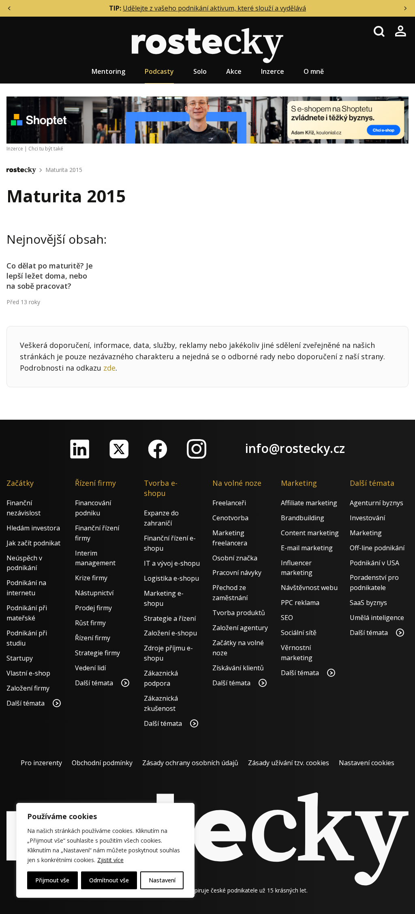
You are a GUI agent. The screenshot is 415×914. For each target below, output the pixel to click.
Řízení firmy (92, 637)
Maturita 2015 (63, 170)
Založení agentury (240, 627)
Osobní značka (234, 558)
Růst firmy (90, 622)
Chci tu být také (45, 148)
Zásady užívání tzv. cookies (288, 762)
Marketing (366, 532)
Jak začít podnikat (33, 543)
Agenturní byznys (376, 502)
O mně (314, 71)
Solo (200, 71)
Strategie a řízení (170, 618)
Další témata (26, 703)
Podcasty (159, 71)
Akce (234, 71)
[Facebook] (157, 449)
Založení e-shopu (170, 633)
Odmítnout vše (109, 880)
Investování (367, 517)
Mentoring (108, 71)
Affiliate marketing (309, 502)
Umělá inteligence (377, 617)
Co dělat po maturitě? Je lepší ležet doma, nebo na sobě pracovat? (49, 276)
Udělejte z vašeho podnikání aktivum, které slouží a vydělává (214, 8)
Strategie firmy (97, 652)
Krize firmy (91, 577)
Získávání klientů (238, 667)
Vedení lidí (90, 667)
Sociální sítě (299, 632)
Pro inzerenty (41, 762)
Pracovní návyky (236, 572)
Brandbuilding (302, 517)
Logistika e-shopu (171, 578)
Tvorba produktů (238, 612)
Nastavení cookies (366, 762)
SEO (287, 617)
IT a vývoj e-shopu (172, 563)
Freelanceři (229, 502)
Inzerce (272, 71)
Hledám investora (33, 528)
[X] (118, 449)
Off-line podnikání (377, 547)
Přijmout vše (52, 880)
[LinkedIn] (80, 449)
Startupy (19, 658)
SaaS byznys (368, 602)
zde (109, 368)
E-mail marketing (307, 547)
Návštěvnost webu (309, 587)
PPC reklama (300, 602)
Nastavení (162, 880)
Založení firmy (27, 688)
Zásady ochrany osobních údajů (190, 762)
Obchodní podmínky (102, 762)
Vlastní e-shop (28, 673)
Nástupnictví (94, 592)
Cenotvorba (230, 517)
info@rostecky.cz (295, 448)
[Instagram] (196, 449)
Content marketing (310, 532)
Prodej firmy (93, 607)
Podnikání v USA (374, 562)
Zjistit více (110, 860)
